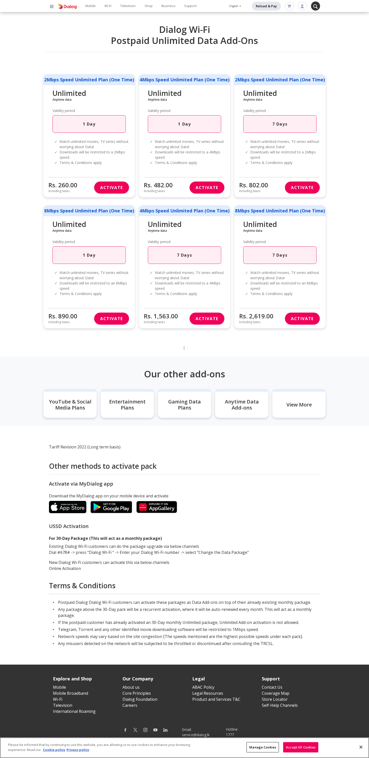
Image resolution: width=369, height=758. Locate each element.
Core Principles (136, 693)
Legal (198, 679)
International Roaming (74, 711)
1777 (230, 734)
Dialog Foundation (139, 699)
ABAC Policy (203, 687)
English (234, 6)
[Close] (360, 746)
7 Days (280, 124)
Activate (111, 187)
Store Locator (275, 699)
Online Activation (65, 568)
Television (128, 6)
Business (168, 6)
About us (131, 687)
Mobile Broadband (70, 693)
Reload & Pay (266, 6)
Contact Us (272, 687)
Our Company (137, 679)
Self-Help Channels (280, 705)
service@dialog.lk (196, 734)
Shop (149, 6)
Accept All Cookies (301, 747)
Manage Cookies (262, 747)
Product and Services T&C (216, 699)
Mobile (90, 6)
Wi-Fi (107, 6)
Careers (129, 705)
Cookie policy (54, 749)
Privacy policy (78, 749)
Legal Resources (207, 693)
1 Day (89, 124)
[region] (184, 747)
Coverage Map (275, 693)
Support (190, 6)
